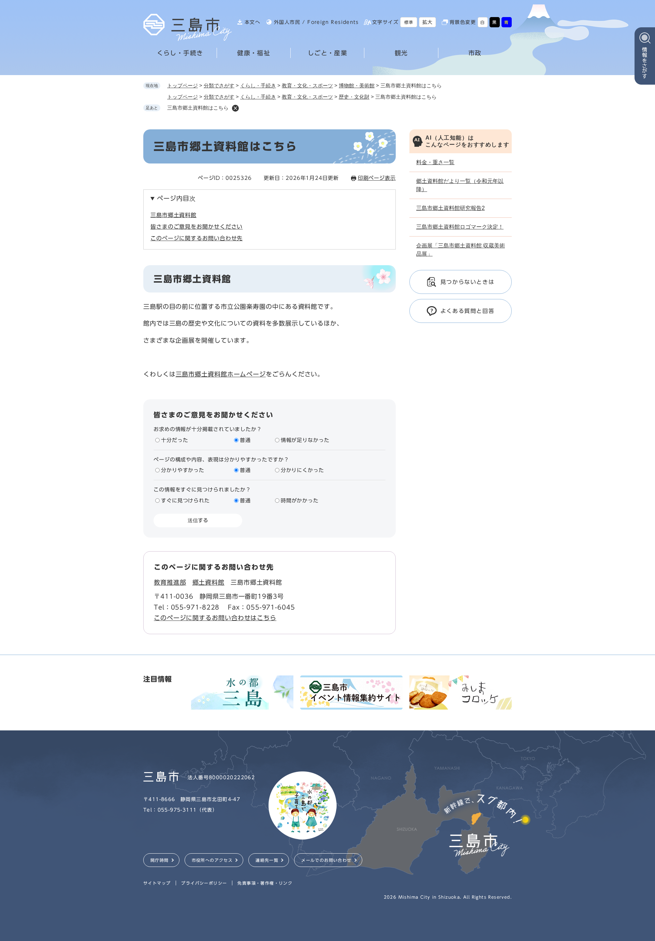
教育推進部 (170, 582)
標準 (408, 22)
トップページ (182, 85)
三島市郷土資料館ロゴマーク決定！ (460, 227)
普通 (245, 440)
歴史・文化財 (354, 97)
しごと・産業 (327, 53)
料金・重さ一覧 (435, 162)
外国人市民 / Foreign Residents (316, 22)
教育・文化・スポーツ (307, 85)
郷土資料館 (208, 582)
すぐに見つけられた (185, 500)
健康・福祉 (253, 53)
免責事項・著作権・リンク (264, 883)
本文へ (252, 22)
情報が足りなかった (305, 440)
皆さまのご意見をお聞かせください (196, 226)
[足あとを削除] (235, 108)
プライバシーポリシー (204, 883)
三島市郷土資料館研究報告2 (450, 208)
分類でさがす (219, 85)
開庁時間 (159, 860)
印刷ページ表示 (377, 178)
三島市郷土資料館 (173, 215)
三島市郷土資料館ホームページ (221, 374)
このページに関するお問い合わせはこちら (215, 618)
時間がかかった (300, 500)
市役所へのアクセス (212, 860)
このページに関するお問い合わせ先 (196, 238)
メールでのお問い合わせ (326, 860)
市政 (475, 53)
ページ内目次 (176, 198)
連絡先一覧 (267, 860)
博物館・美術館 (357, 85)
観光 (401, 53)
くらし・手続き (180, 53)
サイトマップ (157, 883)
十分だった (174, 440)
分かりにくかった (302, 470)
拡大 (427, 22)
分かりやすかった (182, 470)
